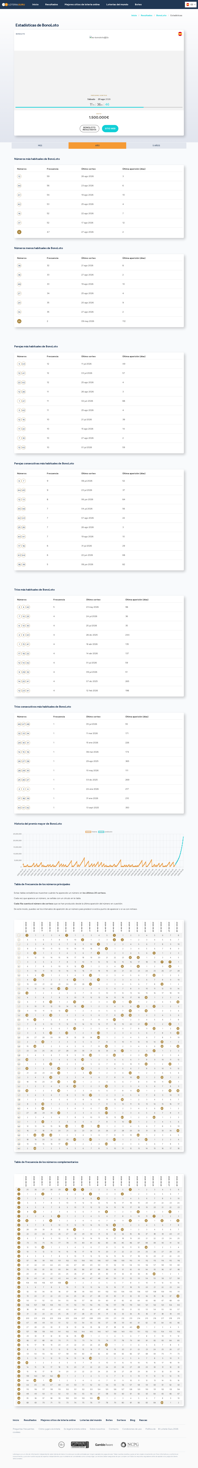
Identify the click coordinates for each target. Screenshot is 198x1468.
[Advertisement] (99, 72)
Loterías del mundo (117, 4)
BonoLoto (161, 15)
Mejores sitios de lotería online (82, 4)
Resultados (146, 15)
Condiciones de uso (132, 1429)
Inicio (134, 15)
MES (40, 145)
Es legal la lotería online (75, 1429)
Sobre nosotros (97, 1429)
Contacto (114, 1429)
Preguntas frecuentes (23, 1429)
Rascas (143, 1419)
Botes (138, 4)
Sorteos (121, 1419)
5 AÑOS (156, 145)
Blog (132, 1419)
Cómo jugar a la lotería (49, 1429)
